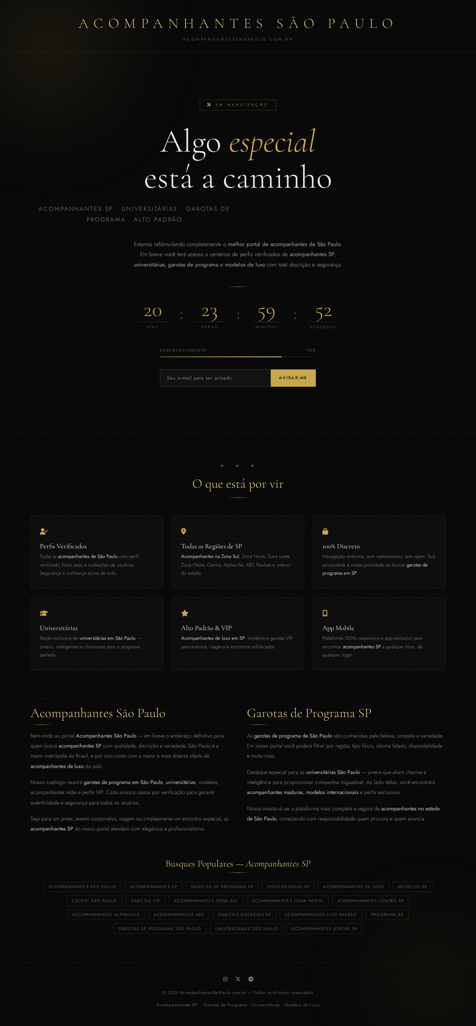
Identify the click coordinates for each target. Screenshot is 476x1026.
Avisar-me (293, 378)
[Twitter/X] (238, 979)
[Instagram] (225, 979)
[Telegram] (250, 979)
